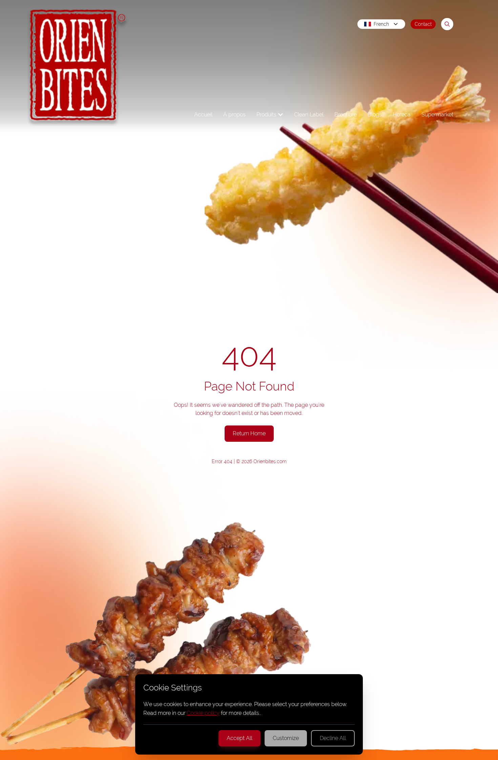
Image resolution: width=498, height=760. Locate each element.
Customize (286, 738)
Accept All (239, 738)
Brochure (345, 114)
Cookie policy (203, 713)
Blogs (375, 114)
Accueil (203, 114)
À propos (234, 114)
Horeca (402, 114)
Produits (266, 114)
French (381, 24)
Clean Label (309, 114)
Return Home (249, 433)
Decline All (333, 738)
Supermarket (437, 114)
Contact (423, 24)
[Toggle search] (447, 24)
